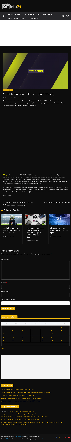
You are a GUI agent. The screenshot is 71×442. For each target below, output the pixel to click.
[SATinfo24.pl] (3, 16)
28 (42, 340)
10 (3, 334)
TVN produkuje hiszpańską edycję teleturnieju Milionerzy (31, 417)
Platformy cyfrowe (13, 14)
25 (13, 340)
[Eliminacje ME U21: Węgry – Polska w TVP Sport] (59, 215)
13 (32, 334)
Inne (22, 18)
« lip (2, 348)
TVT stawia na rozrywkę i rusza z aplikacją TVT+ (21, 411)
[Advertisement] (35, 33)
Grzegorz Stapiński (19, 97)
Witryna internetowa (8, 299)
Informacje (32, 18)
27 (32, 340)
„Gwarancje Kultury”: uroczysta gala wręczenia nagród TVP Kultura (20, 401)
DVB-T (38, 14)
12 (22, 334)
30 (61, 340)
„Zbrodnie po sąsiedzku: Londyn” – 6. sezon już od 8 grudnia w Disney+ (22, 398)
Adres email (5, 291)
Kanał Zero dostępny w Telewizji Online (26, 414)
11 (13, 334)
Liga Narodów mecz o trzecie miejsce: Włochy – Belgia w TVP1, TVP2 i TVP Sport (35, 232)
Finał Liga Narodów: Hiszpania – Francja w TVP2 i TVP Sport (11, 230)
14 (42, 334)
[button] (21, 14)
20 (32, 337)
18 (13, 337)
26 (22, 340)
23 (61, 337)
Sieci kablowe (29, 14)
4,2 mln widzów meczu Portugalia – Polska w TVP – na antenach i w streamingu (18, 204)
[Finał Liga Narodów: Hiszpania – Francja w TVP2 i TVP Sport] (11, 215)
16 (61, 334)
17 (3, 337)
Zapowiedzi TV (47, 14)
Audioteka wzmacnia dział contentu (56, 202)
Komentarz (5, 259)
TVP (12, 90)
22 (52, 337)
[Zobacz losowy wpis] (67, 16)
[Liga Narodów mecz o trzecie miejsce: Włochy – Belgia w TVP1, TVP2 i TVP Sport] (35, 215)
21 (42, 337)
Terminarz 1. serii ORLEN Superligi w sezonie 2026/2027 (17, 395)
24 (3, 340)
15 (52, 334)
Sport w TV (6, 90)
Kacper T (3, 419)
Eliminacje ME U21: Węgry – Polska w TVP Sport (59, 230)
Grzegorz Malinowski (7, 414)
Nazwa (4, 283)
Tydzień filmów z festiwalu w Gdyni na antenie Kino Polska (18, 389)
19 (22, 337)
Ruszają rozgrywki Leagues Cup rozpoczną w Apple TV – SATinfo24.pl (21, 422)
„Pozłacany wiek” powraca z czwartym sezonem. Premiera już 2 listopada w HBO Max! (26, 392)
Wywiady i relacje (12, 18)
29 (52, 340)
